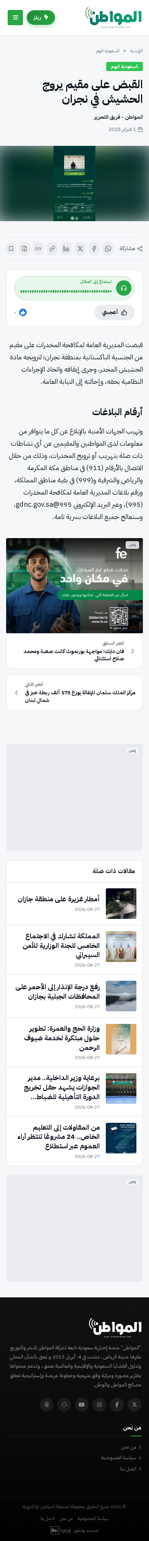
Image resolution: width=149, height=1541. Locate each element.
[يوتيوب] (82, 1405)
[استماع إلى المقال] (123, 288)
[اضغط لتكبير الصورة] (74, 183)
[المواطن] (113, 17)
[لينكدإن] (66, 248)
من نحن (128, 1446)
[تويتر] (134, 1405)
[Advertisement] (74, 797)
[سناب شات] (64, 1405)
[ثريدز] (46, 1405)
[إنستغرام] (99, 1405)
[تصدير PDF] (24, 248)
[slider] (66, 291)
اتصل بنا (128, 1468)
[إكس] (80, 248)
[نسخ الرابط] (52, 248)
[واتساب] (107, 248)
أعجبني (110, 312)
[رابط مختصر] (38, 248)
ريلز (37, 17)
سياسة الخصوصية (118, 1457)
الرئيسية (136, 51)
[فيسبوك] (94, 248)
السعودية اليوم (108, 51)
